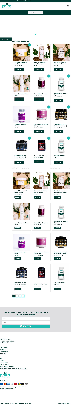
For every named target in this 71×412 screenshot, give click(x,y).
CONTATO (2, 360)
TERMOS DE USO (4, 364)
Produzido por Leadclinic (64, 403)
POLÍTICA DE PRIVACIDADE (7, 366)
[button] (68, 6)
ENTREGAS (3, 354)
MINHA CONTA (3, 347)
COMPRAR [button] (19, 69)
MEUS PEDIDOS (4, 352)
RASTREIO (2, 349)
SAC (1, 358)
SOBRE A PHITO (4, 362)
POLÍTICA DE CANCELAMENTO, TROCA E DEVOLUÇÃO (13, 369)
